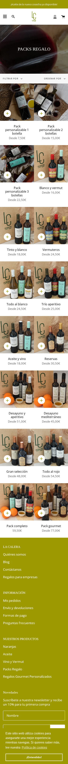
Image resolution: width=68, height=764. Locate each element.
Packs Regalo (12, 669)
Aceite (7, 654)
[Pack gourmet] (51, 502)
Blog (6, 562)
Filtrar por (11, 78)
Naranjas (9, 646)
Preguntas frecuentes (19, 623)
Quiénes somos (14, 554)
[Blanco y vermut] (51, 163)
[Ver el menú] (5, 16)
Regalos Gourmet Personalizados (27, 676)
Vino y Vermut (13, 661)
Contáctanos (12, 569)
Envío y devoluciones (18, 608)
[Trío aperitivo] (51, 280)
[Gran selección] (17, 447)
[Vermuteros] (51, 225)
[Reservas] (51, 334)
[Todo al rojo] (51, 447)
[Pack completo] (17, 502)
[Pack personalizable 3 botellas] (17, 163)
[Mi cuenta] (55, 16)
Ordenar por (53, 78)
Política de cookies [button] (34, 747)
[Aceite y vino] (17, 334)
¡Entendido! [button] (34, 757)
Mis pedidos (12, 600)
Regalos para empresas (20, 577)
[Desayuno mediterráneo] (51, 389)
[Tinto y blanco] (17, 225)
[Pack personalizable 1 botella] (17, 102)
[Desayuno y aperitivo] (17, 389)
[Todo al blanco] (17, 280)
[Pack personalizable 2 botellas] (51, 102)
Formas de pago (15, 615)
